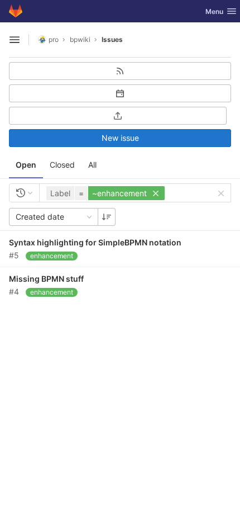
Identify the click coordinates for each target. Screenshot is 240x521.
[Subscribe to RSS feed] (120, 71)
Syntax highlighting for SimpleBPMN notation (95, 242)
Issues (112, 39)
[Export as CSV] (118, 116)
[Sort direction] (107, 217)
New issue (120, 138)
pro (54, 39)
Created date (40, 216)
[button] (106, 193)
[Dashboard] (15, 11)
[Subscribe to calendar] (120, 93)
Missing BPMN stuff (46, 278)
